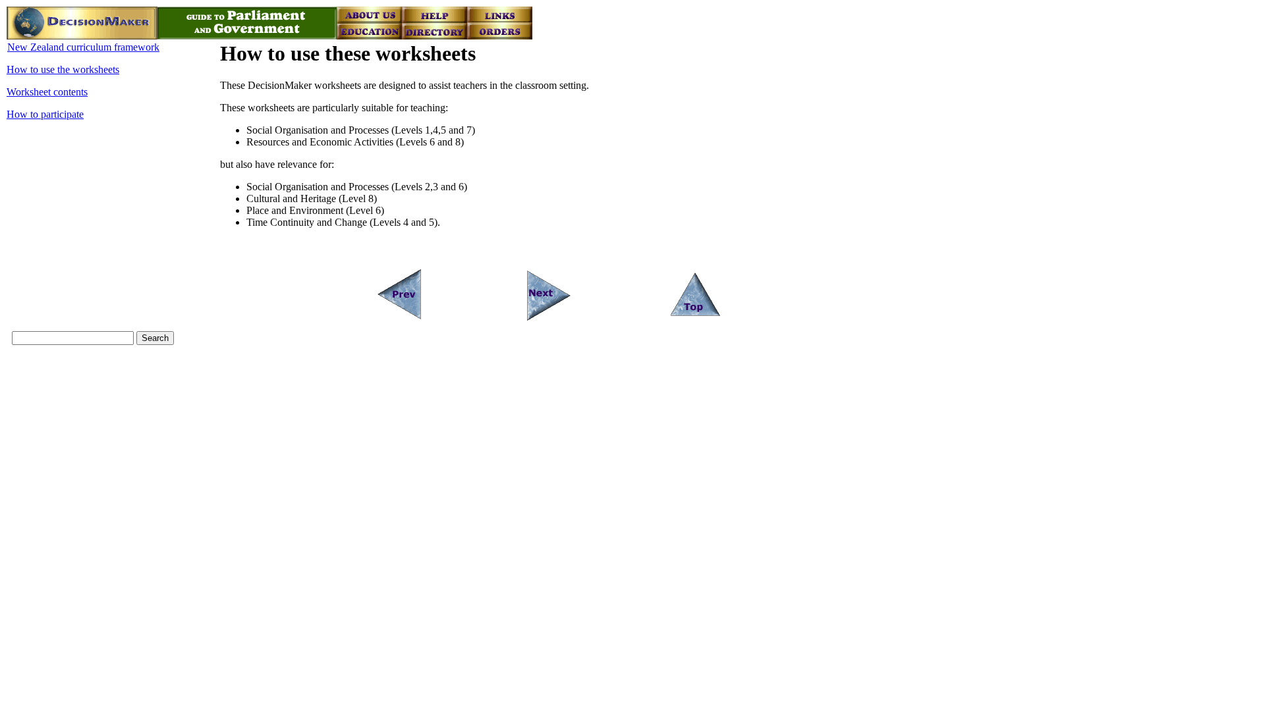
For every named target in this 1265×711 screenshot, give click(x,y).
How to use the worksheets (63, 69)
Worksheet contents (47, 91)
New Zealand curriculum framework (83, 47)
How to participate (45, 114)
